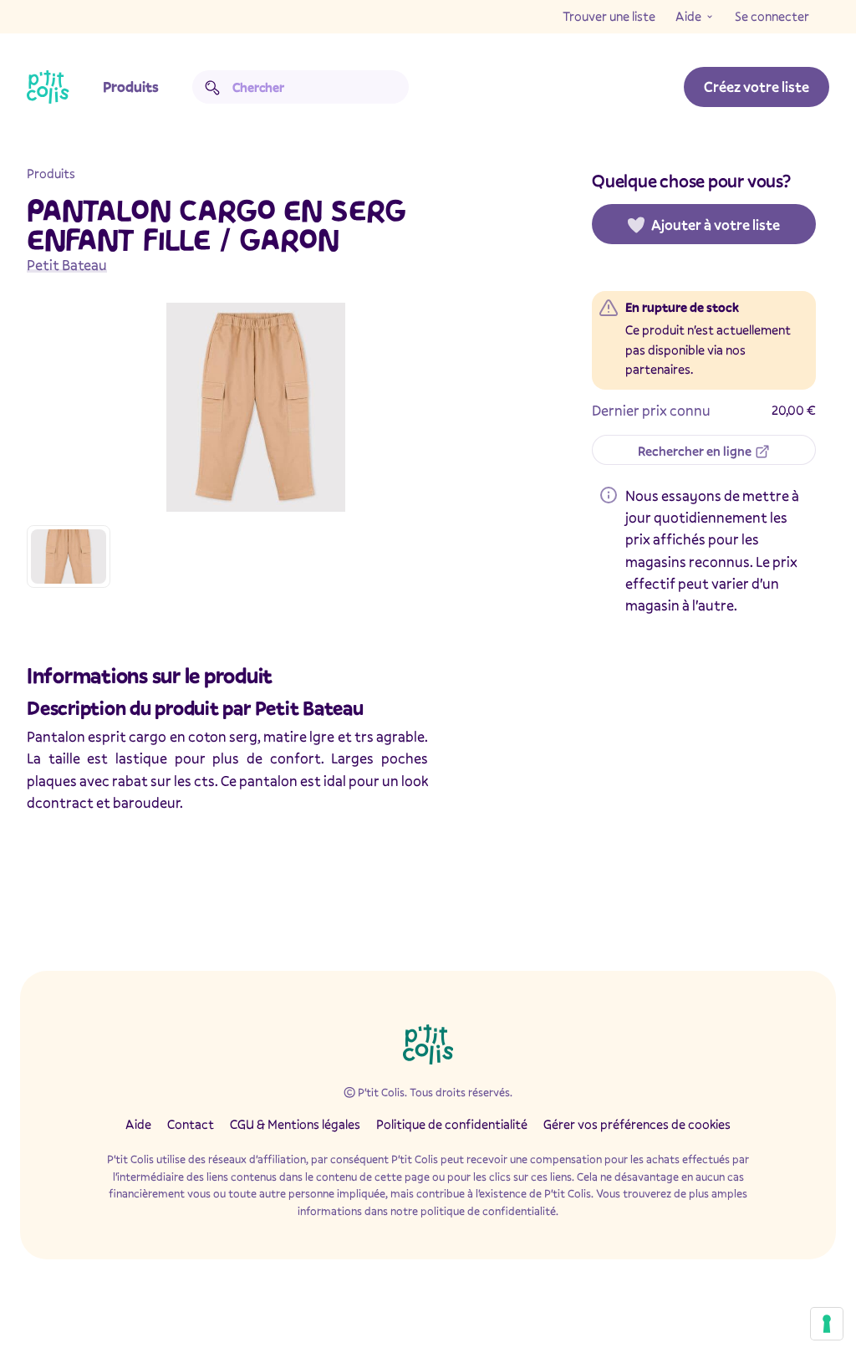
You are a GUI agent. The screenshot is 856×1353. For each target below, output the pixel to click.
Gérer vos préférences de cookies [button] (637, 1124)
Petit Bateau (67, 264)
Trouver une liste (609, 16)
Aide (688, 16)
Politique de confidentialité (451, 1124)
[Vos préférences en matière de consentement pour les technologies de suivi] (827, 1324)
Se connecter (772, 16)
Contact (190, 1124)
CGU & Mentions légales (295, 1124)
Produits (131, 86)
